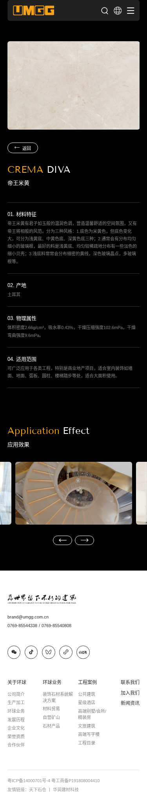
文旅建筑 (86, 726)
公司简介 (16, 694)
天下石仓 (40, 789)
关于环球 (16, 682)
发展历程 (16, 719)
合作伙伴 (16, 745)
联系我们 (130, 682)
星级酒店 (86, 702)
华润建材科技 (66, 789)
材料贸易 (51, 708)
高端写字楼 (89, 734)
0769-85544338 (23, 625)
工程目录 (86, 743)
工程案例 (87, 682)
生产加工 (16, 702)
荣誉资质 (16, 736)
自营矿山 (51, 717)
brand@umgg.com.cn (28, 617)
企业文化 (16, 728)
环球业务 (16, 711)
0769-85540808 (56, 625)
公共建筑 (86, 694)
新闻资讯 (130, 703)
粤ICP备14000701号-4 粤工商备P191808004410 (53, 780)
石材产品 (51, 726)
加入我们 (130, 693)
